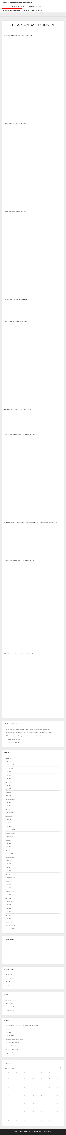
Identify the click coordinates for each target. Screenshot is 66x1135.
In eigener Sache (10, 985)
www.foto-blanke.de (51, 522)
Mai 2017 (8, 871)
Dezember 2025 (10, 765)
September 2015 (10, 891)
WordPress (37, 1131)
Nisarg (50, 1131)
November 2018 (10, 830)
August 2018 (9, 836)
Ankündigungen (10, 978)
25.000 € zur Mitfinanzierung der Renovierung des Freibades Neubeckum (26, 736)
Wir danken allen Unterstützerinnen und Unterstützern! (22, 1025)
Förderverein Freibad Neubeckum (17, 2)
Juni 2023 (8, 785)
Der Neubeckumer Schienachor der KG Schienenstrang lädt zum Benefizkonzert (29, 732)
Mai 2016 (8, 884)
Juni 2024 (8, 778)
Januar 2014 (9, 922)
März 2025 (8, 775)
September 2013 (10, 929)
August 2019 (9, 816)
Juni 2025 (8, 772)
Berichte (8, 981)
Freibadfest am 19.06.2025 (13, 743)
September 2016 (10, 877)
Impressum (26, 10)
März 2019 (8, 826)
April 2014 (8, 915)
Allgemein (9, 974)
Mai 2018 (8, 847)
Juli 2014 (8, 905)
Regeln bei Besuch (37, 10)
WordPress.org (10, 1010)
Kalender (8, 1032)
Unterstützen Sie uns (12, 1049)
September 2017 (10, 857)
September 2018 (10, 833)
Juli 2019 (8, 819)
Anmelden (9, 1000)
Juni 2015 (8, 895)
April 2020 (8, 809)
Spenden (31, 6)
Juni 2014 (8, 908)
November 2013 (10, 925)
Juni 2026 (8, 758)
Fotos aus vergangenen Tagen (11, 10)
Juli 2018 (8, 840)
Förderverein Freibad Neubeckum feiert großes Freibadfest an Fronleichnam (28, 729)
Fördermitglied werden (18, 6)
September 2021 (10, 799)
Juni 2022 (8, 792)
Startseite (6, 6)
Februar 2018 (9, 854)
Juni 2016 (8, 881)
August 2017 (9, 860)
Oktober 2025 (9, 768)
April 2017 (8, 874)
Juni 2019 (8, 823)
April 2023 (8, 789)
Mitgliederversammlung (13, 739)
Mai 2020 (8, 806)
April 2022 (8, 795)
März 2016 (8, 888)
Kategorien (39, 6)
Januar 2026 (9, 761)
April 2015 (8, 898)
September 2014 (10, 901)
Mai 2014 (8, 912)
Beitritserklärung (11, 1046)
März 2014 (8, 918)
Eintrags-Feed (10, 1003)
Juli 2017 (8, 864)
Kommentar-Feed (11, 1007)
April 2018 (8, 850)
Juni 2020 (8, 802)
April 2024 (8, 782)
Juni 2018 (8, 843)
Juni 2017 (8, 867)
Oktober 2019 (9, 813)
